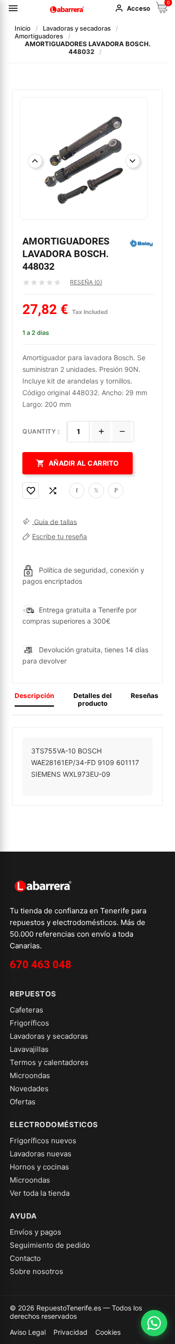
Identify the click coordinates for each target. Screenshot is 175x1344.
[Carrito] (162, 10)
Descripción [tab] (34, 695)
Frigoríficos (29, 1023)
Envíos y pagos (35, 1232)
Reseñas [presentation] (144, 695)
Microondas (30, 1075)
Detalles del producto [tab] (92, 699)
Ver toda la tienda (40, 1193)
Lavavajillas (29, 1049)
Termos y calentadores (49, 1062)
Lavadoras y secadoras (49, 1036)
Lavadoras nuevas (40, 1153)
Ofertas (22, 1101)
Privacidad (70, 1332)
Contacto (25, 1258)
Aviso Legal (28, 1332)
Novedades (29, 1088)
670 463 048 (40, 965)
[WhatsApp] (154, 1323)
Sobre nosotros (36, 1271)
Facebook (77, 490)
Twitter (96, 490)
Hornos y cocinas (39, 1166)
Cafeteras (26, 1009)
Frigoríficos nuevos (43, 1140)
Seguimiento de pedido (50, 1245)
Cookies (108, 1332)
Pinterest (115, 490)
